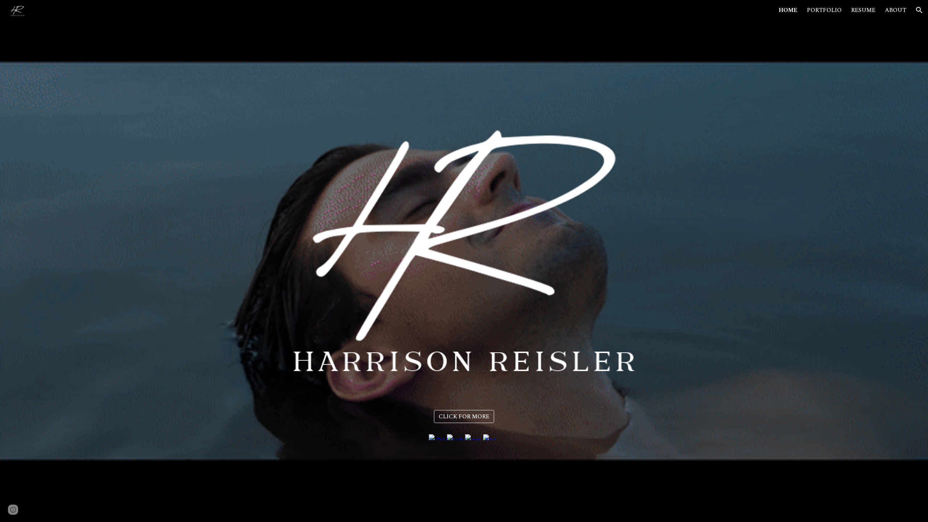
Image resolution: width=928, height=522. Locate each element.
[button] (919, 10)
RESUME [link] (863, 10)
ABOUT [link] (895, 10)
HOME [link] (788, 10)
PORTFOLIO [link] (824, 10)
